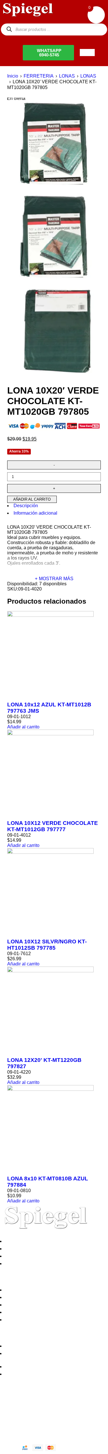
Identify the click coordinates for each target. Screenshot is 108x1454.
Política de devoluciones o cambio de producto (54, 1297)
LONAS (67, 76)
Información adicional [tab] (35, 513)
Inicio (12, 76)
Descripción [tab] (26, 505)
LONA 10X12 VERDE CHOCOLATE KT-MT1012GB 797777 (52, 826)
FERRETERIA (39, 76)
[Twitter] (23, 1404)
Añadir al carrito (32, 499)
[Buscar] (9, 29)
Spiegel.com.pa (47, 1423)
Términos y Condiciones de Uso (39, 1312)
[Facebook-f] (7, 1404)
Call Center (18, 1319)
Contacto (15, 1263)
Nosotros (15, 1241)
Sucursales (17, 1248)
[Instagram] (38, 1404)
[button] (23, 726)
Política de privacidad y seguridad (40, 1289)
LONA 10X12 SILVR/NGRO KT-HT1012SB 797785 (47, 945)
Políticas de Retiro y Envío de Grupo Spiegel (51, 1304)
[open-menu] (87, 52)
